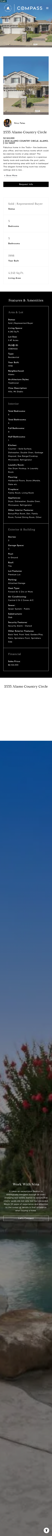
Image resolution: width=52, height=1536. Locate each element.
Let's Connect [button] (26, 1218)
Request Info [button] (26, 184)
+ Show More (10, 175)
